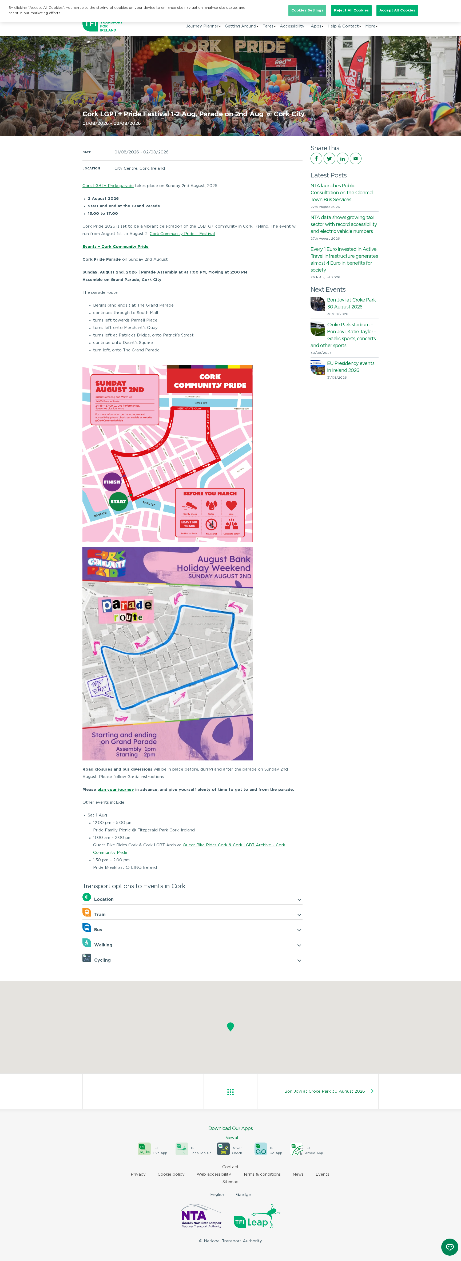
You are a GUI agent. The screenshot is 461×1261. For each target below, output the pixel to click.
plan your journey (115, 789)
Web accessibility (214, 1174)
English (217, 1194)
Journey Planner (202, 26)
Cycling (102, 960)
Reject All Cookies (351, 10)
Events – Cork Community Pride (115, 246)
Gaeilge (243, 1194)
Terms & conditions (262, 1174)
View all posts (230, 1092)
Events (322, 1174)
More (370, 26)
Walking (103, 945)
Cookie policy (171, 1174)
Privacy (138, 1174)
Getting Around (240, 26)
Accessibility (292, 26)
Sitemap (230, 1182)
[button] (230, 1027)
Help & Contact (343, 26)
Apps (316, 26)
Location (104, 900)
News (298, 1174)
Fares (268, 26)
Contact (230, 1167)
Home (88, 42)
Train (100, 915)
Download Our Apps (230, 1133)
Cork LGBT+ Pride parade (108, 186)
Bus (98, 930)
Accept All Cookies (397, 10)
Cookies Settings (307, 10)
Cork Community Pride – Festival (182, 234)
